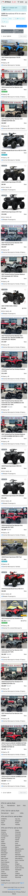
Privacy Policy (20, 892)
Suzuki (3, 824)
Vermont (3, 873)
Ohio (16, 862)
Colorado (18, 834)
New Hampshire (19, 856)
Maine (17, 847)
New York (4, 860)
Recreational (11, 805)
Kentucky (18, 845)
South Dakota (5, 869)
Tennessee (18, 869)
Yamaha (17, 824)
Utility (21, 813)
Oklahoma (4, 864)
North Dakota (5, 862)
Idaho (2, 841)
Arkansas (18, 832)
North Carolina (19, 860)
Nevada (3, 856)
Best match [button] (23, 36)
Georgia (17, 837)
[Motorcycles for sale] (12, 2)
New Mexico (18, 858)
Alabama (3, 830)
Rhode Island (5, 868)
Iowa (16, 843)
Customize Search (21, 26)
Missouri (17, 853)
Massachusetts (19, 849)
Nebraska (18, 854)
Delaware (18, 836)
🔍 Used (5, 21)
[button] (3, 47)
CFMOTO (4, 819)
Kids (24, 805)
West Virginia (19, 875)
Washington (4, 875)
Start (24, 7)
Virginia (17, 873)
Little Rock (4, 18)
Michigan (3, 851)
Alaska (17, 830)
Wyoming (18, 877)
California (4, 834)
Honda (3, 821)
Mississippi (4, 853)
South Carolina (19, 868)
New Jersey (4, 858)
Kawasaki (18, 821)
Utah (16, 871)
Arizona (3, 832)
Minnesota (18, 851)
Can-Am (17, 819)
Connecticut (4, 836)
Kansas (3, 845)
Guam (3, 839)
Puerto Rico (18, 866)
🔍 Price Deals (20, 18)
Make (10, 18)
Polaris (17, 822)
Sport (18, 805)
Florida (3, 837)
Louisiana (4, 847)
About (14, 894)
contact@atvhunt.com (14, 889)
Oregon (17, 864)
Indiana (3, 843)
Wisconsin (4, 877)
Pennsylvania (5, 866)
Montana (3, 854)
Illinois (17, 841)
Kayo (2, 822)
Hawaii (17, 839)
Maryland (4, 849)
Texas (3, 871)
